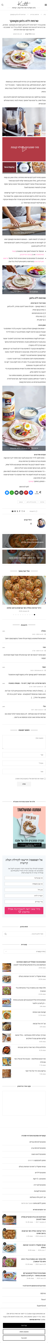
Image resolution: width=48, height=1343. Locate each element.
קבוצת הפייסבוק (26, 254)
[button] (24, 149)
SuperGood (41, 1305)
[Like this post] (22, 511)
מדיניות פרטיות (35, 1319)
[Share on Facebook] (31, 493)
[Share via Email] (12, 511)
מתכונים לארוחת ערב (38, 1148)
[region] (24, 1325)
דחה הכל (24, 1338)
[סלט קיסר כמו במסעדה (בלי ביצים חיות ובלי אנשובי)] (9, 1262)
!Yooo (43, 1299)
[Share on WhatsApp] (12, 493)
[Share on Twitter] (17, 511)
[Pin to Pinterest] (15, 511)
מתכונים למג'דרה (40, 1185)
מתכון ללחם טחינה (39, 1203)
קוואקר (21, 502)
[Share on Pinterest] (26, 493)
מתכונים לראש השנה (38, 1154)
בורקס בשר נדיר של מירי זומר (35, 1071)
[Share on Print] (21, 493)
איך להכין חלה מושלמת (38, 1197)
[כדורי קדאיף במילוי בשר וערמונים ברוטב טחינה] (24, 590)
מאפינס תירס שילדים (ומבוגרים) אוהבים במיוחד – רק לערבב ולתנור (33, 1274)
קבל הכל (24, 1325)
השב (3, 631)
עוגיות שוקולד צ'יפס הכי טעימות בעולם (32, 1166)
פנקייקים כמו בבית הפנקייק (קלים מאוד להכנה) (30, 965)
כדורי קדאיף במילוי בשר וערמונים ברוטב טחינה (24, 608)
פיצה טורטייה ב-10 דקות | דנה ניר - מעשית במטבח (27, 683)
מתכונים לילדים (40, 1172)
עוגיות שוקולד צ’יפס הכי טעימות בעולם (32, 976)
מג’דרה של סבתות (39, 1023)
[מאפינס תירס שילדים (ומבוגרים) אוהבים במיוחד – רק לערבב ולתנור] (9, 1276)
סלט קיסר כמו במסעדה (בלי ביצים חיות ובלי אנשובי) (33, 1260)
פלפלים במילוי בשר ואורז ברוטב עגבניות (32, 1047)
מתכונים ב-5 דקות (39, 1179)
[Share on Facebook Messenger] (7, 493)
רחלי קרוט (28, 34)
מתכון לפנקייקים (40, 1160)
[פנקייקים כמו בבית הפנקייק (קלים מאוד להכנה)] (9, 1220)
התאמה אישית (24, 1332)
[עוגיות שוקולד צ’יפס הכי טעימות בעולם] (9, 1248)
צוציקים (43, 1293)
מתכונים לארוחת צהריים (38, 1142)
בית (45, 14)
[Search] (2, 5)
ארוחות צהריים (34, 14)
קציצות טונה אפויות (39, 1012)
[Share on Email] (16, 493)
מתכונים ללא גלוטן (31, 502)
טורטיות (42, 502)
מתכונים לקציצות (40, 1191)
